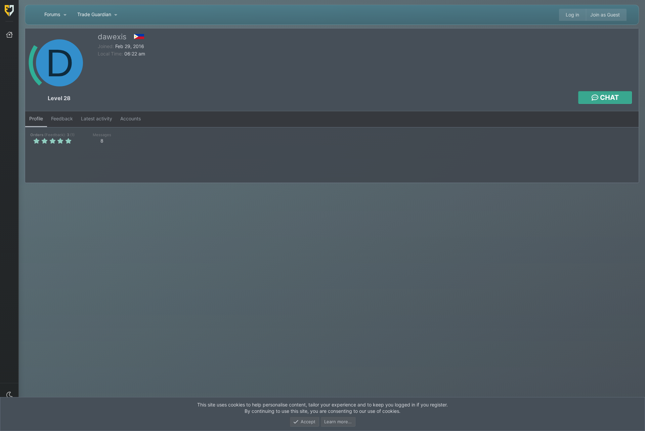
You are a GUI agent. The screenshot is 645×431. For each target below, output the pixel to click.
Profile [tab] (36, 118)
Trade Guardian (94, 14)
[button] (9, 395)
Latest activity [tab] (96, 118)
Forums (52, 14)
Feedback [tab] (62, 118)
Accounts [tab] (130, 118)
